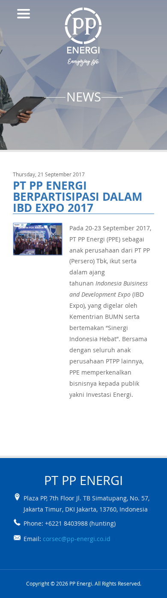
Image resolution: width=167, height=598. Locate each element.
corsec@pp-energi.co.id (76, 539)
